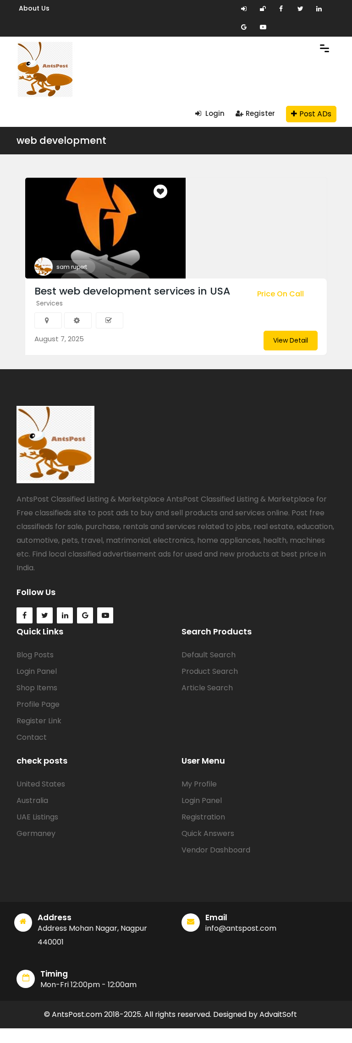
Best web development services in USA (132, 291)
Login (214, 113)
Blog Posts (35, 655)
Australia (32, 800)
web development (61, 140)
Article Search (207, 688)
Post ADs (315, 114)
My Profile (199, 784)
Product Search (210, 671)
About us (34, 8)
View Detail (290, 340)
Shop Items (36, 688)
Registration (203, 817)
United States (40, 784)
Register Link (38, 720)
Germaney (35, 833)
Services (49, 303)
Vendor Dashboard (216, 850)
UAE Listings (37, 817)
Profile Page (38, 704)
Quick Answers (208, 833)
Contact (31, 737)
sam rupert (71, 267)
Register (260, 113)
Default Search (209, 655)
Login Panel (36, 671)
